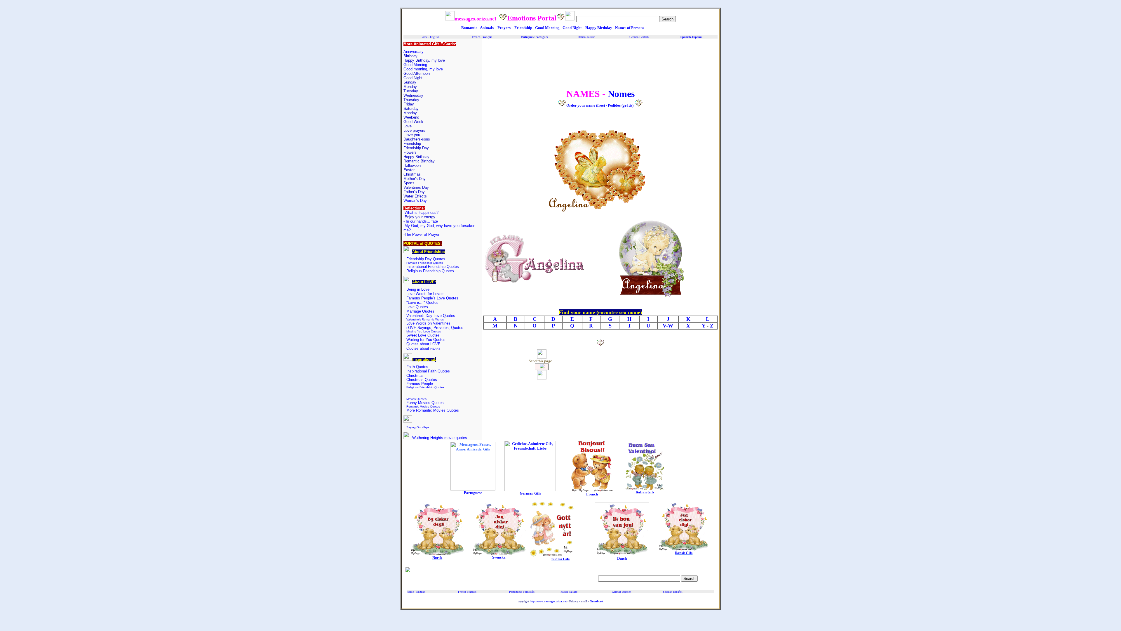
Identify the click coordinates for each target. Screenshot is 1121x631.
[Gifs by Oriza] (472, 489)
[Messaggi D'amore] (530, 490)
